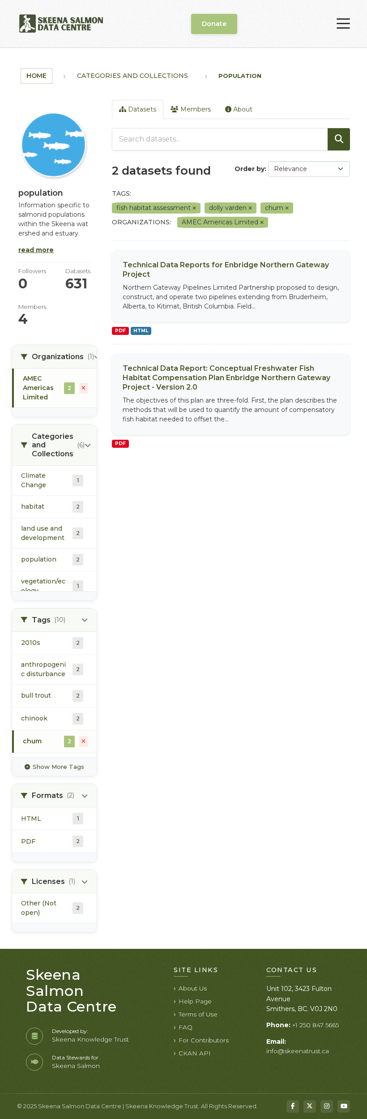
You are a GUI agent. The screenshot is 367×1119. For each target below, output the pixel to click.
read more (36, 250)
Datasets (141, 109)
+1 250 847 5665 (315, 1025)
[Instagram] (326, 1106)
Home (36, 76)
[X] (309, 1106)
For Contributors (204, 1040)
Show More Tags (58, 766)
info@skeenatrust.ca (297, 1051)
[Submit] (339, 139)
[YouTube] (343, 1106)
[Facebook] (292, 1106)
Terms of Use (198, 1014)
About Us (193, 988)
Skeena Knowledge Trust (90, 1039)
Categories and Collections (132, 76)
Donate (214, 24)
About (241, 109)
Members (195, 109)
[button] (54, 357)
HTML (140, 331)
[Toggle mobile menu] (343, 23)
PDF (120, 331)
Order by (250, 169)
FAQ (185, 1027)
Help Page (195, 1001)
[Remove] (194, 208)
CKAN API (195, 1053)
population (239, 75)
